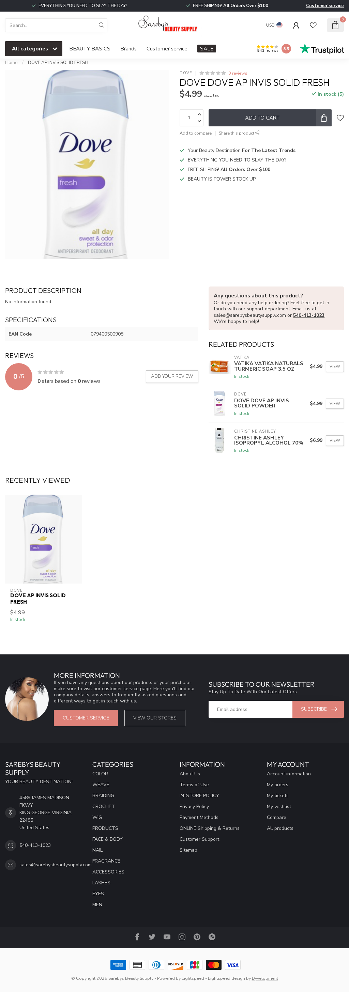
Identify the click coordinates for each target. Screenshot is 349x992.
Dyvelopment (265, 978)
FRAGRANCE (106, 861)
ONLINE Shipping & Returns (210, 828)
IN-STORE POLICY (199, 795)
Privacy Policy (194, 806)
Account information (289, 774)
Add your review (172, 376)
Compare (276, 817)
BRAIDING (103, 795)
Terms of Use (194, 784)
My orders (277, 784)
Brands (128, 48)
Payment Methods (199, 817)
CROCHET (103, 806)
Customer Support (199, 839)
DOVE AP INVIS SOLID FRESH (58, 63)
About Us (190, 774)
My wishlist (279, 806)
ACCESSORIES (108, 872)
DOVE (186, 73)
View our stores (155, 718)
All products (280, 828)
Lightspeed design (226, 978)
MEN (97, 904)
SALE (206, 48)
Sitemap (188, 850)
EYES (98, 893)
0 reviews (237, 73)
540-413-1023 (308, 315)
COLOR (100, 774)
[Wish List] (313, 25)
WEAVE (100, 784)
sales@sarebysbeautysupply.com (55, 865)
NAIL (97, 850)
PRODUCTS (105, 828)
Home (11, 63)
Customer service (325, 6)
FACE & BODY (107, 839)
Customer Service (86, 718)
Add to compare (196, 133)
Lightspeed (193, 978)
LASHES (101, 883)
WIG (97, 817)
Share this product (237, 133)
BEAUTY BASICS (89, 48)
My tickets (278, 795)
